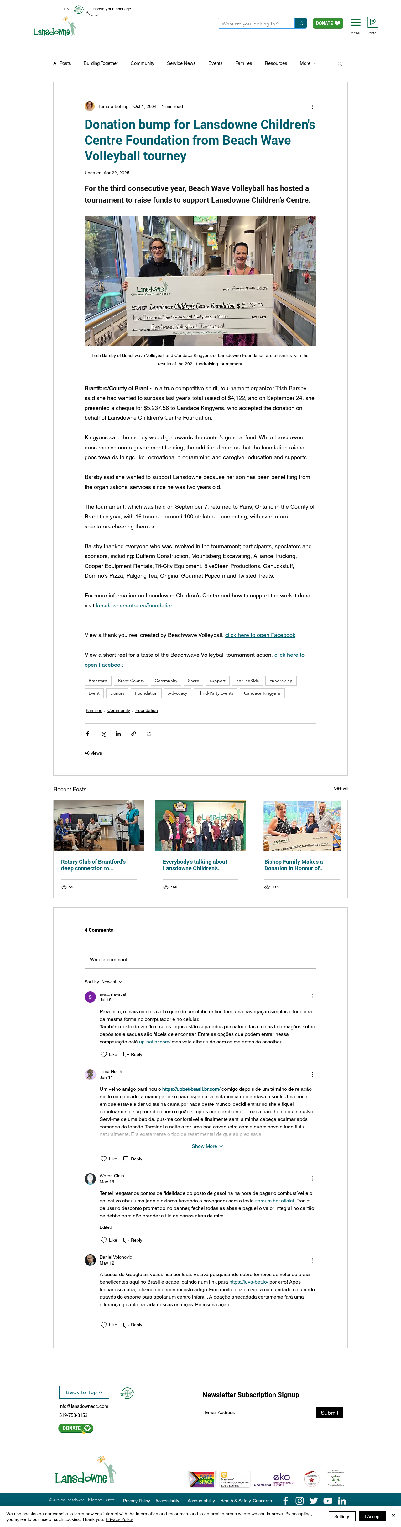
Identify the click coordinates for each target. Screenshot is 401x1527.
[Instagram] (299, 1500)
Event (94, 693)
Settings (342, 1516)
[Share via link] (134, 734)
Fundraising (281, 680)
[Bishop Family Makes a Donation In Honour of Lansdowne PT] (302, 825)
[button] (355, 22)
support (218, 680)
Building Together (101, 63)
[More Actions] (312, 997)
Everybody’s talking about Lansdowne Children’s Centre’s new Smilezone (195, 865)
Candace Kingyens (262, 693)
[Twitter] (313, 1500)
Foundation (146, 693)
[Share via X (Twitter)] (103, 734)
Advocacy (177, 693)
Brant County (131, 680)
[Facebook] (285, 1500)
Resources (276, 63)
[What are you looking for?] (300, 23)
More (305, 63)
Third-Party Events (215, 693)
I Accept (373, 1516)
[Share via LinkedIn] (118, 734)
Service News (181, 63)
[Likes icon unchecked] (104, 1054)
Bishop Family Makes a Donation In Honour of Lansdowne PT (293, 865)
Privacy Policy (119, 1519)
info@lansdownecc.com (83, 1406)
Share (193, 680)
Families (243, 63)
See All (341, 788)
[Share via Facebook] (88, 734)
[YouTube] (327, 1500)
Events (215, 63)
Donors (117, 693)
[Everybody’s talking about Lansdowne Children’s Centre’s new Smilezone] (200, 825)
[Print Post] (149, 734)
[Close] (393, 1516)
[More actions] (312, 106)
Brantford (98, 680)
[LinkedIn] (341, 1500)
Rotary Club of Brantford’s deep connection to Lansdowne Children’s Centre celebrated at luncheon (97, 865)
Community (142, 63)
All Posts (62, 63)
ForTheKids (247, 680)
